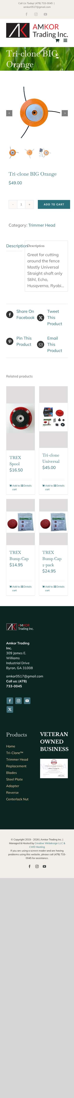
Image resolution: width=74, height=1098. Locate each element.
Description (14, 245)
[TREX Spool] (20, 418)
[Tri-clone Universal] (53, 417)
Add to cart (54, 204)
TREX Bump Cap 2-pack (51, 558)
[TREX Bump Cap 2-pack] (53, 522)
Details (28, 485)
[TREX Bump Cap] (20, 522)
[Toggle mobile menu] (66, 40)
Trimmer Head (41, 225)
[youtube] (27, 700)
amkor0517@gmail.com (37, 6)
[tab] (14, 246)
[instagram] (18, 700)
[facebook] (10, 700)
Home (10, 746)
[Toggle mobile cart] (57, 40)
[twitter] (10, 709)
